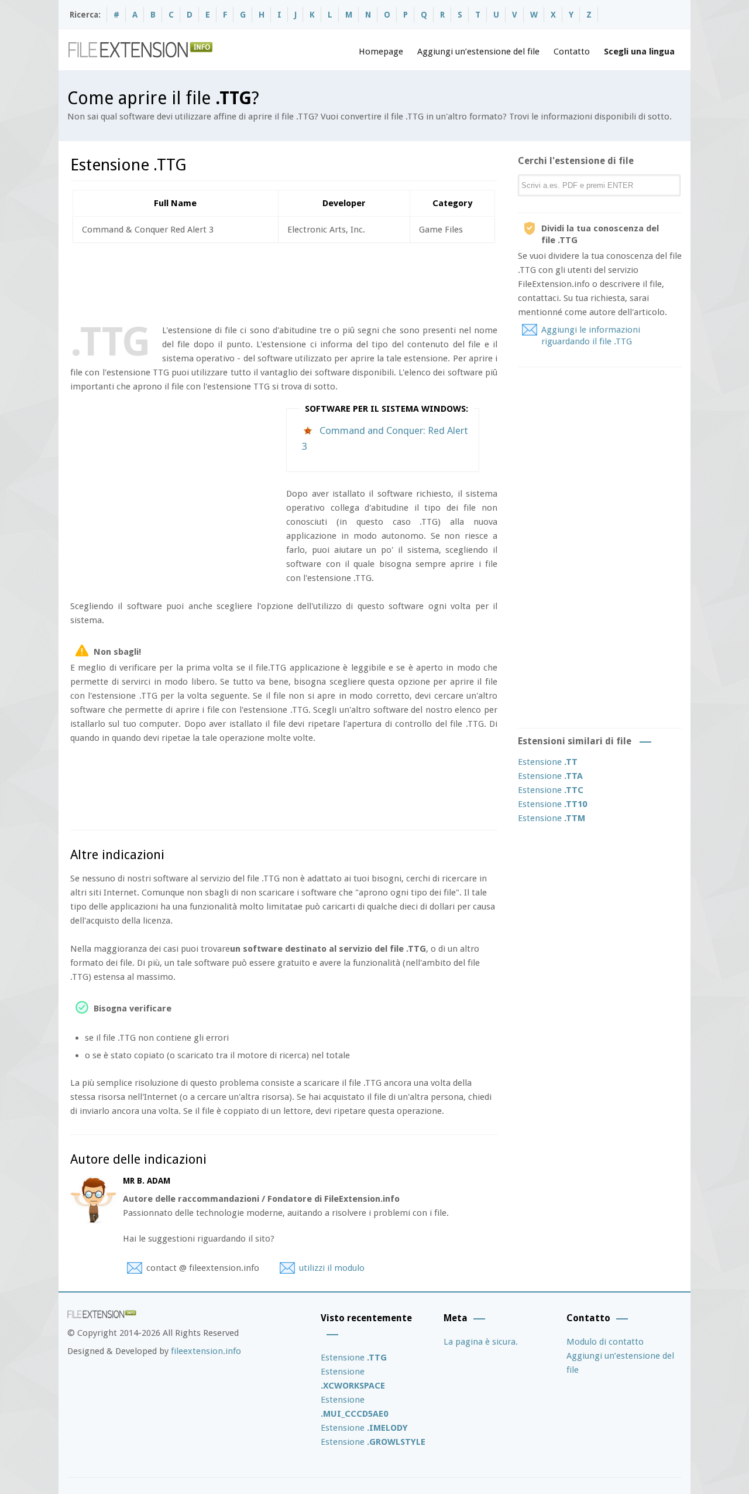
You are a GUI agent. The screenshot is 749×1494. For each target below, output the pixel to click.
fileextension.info (206, 1351)
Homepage (381, 51)
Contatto (572, 51)
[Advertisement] (283, 281)
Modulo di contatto (605, 1341)
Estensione (548, 762)
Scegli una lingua (639, 51)
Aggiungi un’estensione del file (478, 51)
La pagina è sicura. (481, 1341)
